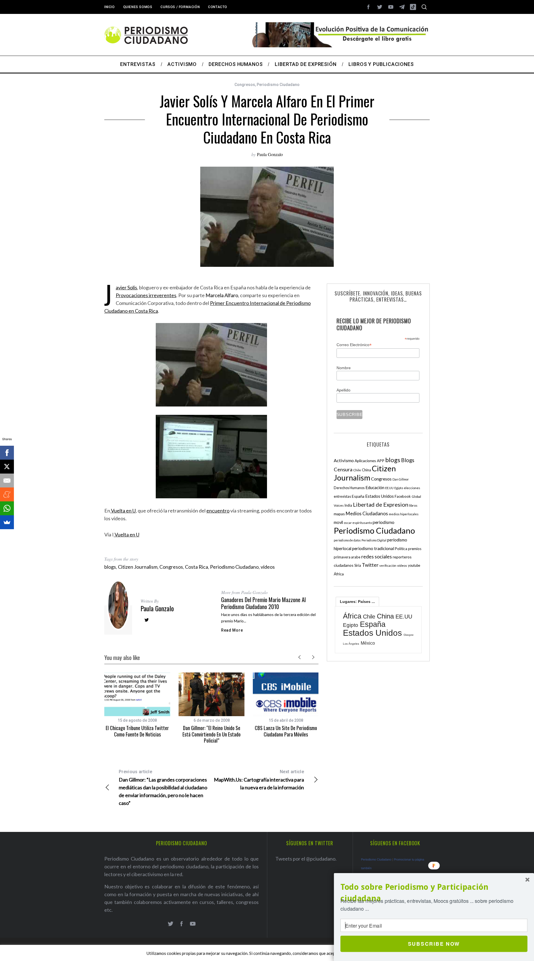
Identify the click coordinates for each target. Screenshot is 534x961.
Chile (357, 470)
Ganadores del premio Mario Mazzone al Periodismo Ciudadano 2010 (263, 603)
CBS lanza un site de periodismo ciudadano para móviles (286, 731)
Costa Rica (196, 567)
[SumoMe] (7, 522)
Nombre (344, 368)
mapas (339, 513)
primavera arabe (347, 557)
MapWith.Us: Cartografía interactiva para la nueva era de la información (259, 779)
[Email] (7, 480)
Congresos (244, 84)
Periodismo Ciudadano (278, 84)
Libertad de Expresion (380, 504)
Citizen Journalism (137, 567)
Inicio (109, 7)
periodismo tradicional (373, 548)
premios (414, 548)
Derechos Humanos (349, 488)
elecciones (412, 488)
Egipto (398, 488)
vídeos (268, 567)
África (339, 573)
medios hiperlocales (404, 514)
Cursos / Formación (180, 7)
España (358, 496)
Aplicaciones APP (369, 460)
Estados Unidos (379, 496)
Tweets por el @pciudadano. (306, 859)
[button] (433, 892)
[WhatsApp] (7, 508)
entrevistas (342, 496)
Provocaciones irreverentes (146, 295)
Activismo (344, 460)
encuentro (217, 510)
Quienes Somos (137, 7)
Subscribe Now (434, 943)
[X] (7, 467)
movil (338, 522)
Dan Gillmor (400, 479)
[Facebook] (7, 453)
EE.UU (389, 488)
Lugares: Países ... (357, 601)
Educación (374, 487)
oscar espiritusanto (358, 522)
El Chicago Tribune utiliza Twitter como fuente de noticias (137, 731)
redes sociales (376, 556)
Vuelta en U (123, 510)
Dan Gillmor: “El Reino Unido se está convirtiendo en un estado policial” (211, 734)
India (348, 505)
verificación (387, 565)
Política (401, 548)
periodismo (383, 522)
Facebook (403, 496)
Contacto (217, 7)
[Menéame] (7, 494)
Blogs (407, 460)
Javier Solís (126, 287)
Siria (357, 565)
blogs (110, 567)
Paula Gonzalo (270, 154)
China (366, 470)
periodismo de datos (347, 540)
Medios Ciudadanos (367, 513)
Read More (232, 630)
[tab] (357, 601)
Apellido (343, 390)
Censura (343, 469)
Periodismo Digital (374, 540)
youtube (414, 565)
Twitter (370, 565)
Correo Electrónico (354, 345)
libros (413, 505)
